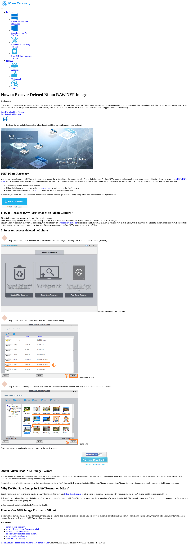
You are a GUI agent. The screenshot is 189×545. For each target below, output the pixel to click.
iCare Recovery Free (19, 21)
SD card (37, 190)
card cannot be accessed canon (18, 531)
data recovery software (67, 223)
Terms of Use (43, 543)
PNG (184, 179)
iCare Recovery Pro (19, 33)
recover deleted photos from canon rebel (22, 529)
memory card (46, 188)
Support (9, 61)
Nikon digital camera (72, 494)
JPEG (178, 179)
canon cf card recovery (15, 527)
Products (9, 12)
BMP (3, 181)
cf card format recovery (15, 538)
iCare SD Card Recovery (21, 56)
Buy (16, 35)
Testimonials (20, 543)
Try (12, 35)
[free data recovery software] (18, 5)
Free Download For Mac (11, 114)
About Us (10, 543)
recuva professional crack (16, 536)
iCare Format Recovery (20, 44)
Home (3, 543)
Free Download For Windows (13, 112)
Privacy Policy (31, 543)
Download (15, 24)
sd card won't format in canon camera (21, 534)
